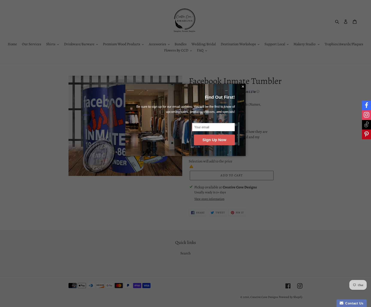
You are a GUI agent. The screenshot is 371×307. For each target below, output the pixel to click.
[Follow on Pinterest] (366, 134)
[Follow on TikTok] (366, 125)
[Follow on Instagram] (366, 115)
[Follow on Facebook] (366, 105)
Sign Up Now (214, 140)
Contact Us (353, 303)
